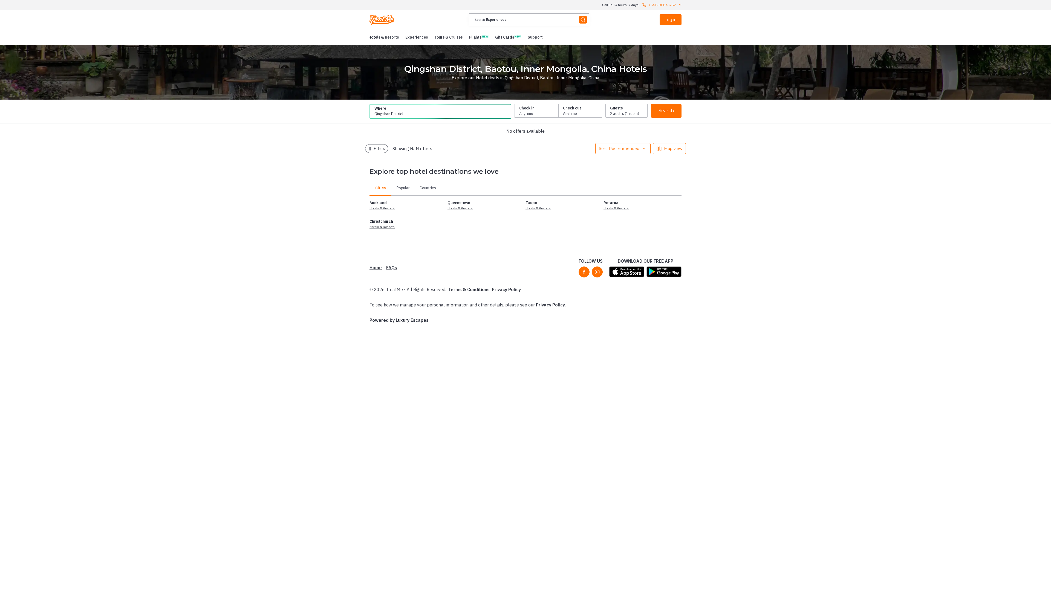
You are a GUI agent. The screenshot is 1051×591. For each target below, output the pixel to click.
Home (375, 267)
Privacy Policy (506, 289)
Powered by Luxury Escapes (399, 320)
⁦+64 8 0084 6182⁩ (662, 5)
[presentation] (529, 20)
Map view (673, 148)
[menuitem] (383, 37)
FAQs (391, 267)
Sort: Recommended (619, 148)
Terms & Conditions (469, 289)
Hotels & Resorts (382, 208)
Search (666, 110)
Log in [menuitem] (671, 19)
